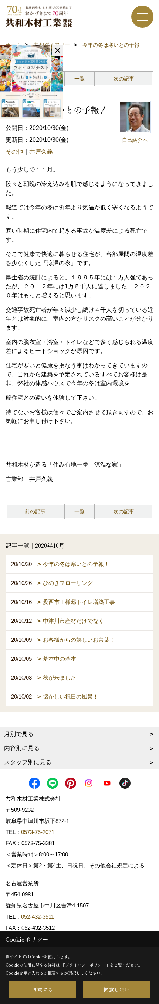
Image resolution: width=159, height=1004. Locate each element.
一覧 (79, 79)
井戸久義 (41, 151)
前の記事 (35, 511)
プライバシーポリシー (85, 965)
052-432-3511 (38, 916)
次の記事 (124, 79)
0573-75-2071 (37, 832)
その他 (14, 151)
